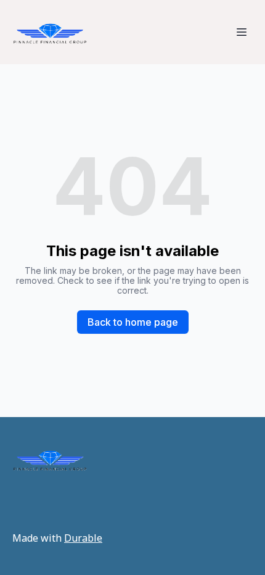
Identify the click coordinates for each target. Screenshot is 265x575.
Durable (83, 538)
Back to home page (133, 322)
